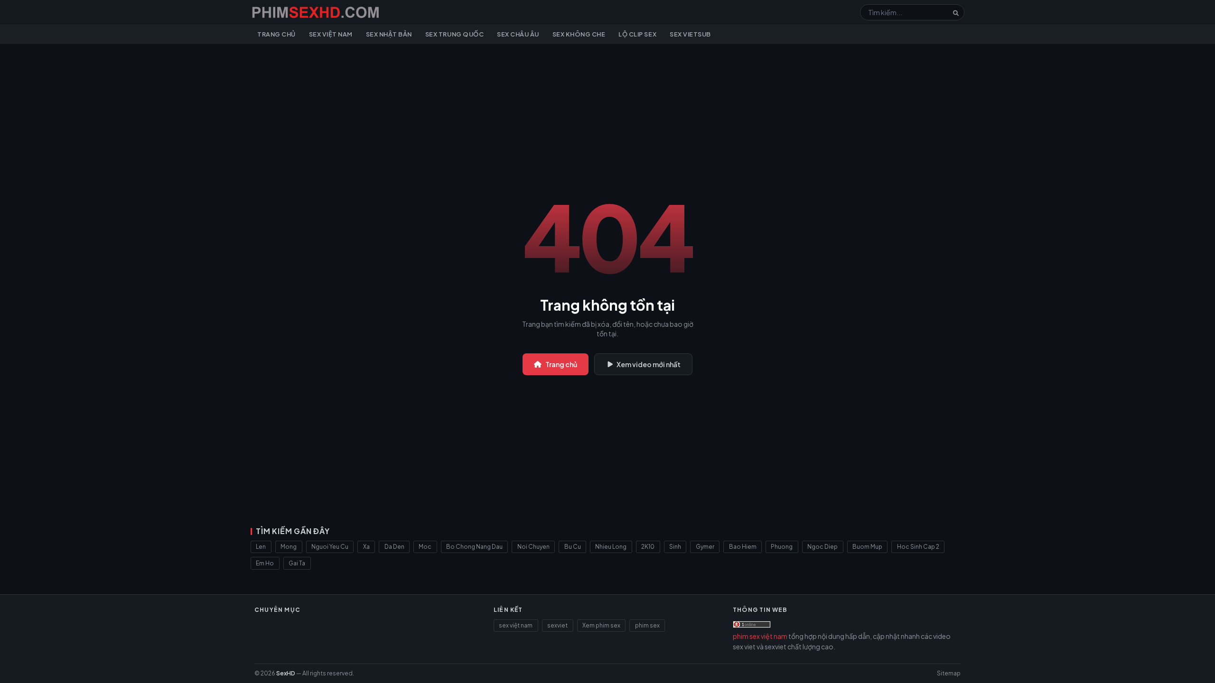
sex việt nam (516, 625)
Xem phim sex (601, 625)
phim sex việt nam (760, 636)
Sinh (675, 546)
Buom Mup (867, 546)
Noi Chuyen (533, 546)
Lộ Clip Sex (637, 34)
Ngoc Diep (822, 546)
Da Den (394, 546)
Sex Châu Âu (518, 34)
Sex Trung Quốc (454, 34)
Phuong (782, 546)
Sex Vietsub (690, 34)
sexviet (557, 625)
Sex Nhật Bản (389, 34)
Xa (366, 546)
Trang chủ (276, 34)
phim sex (647, 625)
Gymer (705, 546)
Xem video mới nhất (649, 364)
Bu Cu (572, 546)
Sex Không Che (579, 34)
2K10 (647, 546)
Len (261, 546)
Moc (425, 546)
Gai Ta (297, 563)
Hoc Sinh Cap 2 (918, 546)
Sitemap (949, 673)
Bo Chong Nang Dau (474, 546)
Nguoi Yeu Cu (329, 546)
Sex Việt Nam (331, 34)
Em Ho (265, 563)
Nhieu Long (610, 546)
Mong (288, 546)
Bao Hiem (743, 546)
